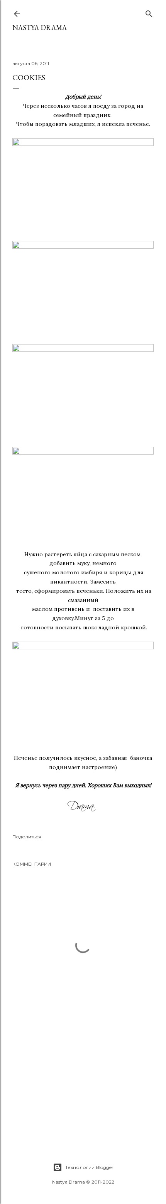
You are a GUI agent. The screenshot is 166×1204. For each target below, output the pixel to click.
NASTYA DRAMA (39, 27)
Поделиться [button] (26, 836)
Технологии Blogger (89, 1167)
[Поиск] (149, 12)
